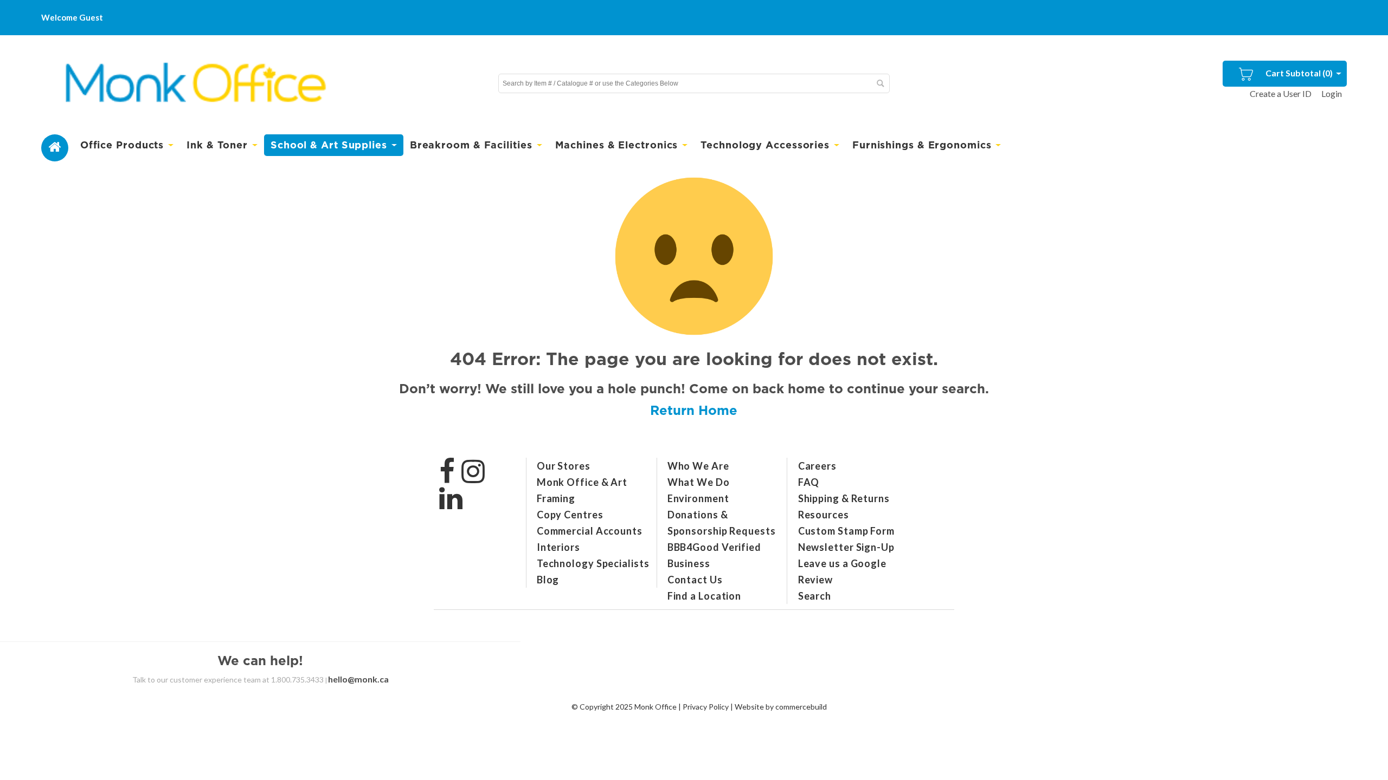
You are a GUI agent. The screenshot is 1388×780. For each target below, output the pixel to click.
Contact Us (695, 580)
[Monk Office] (193, 83)
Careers (817, 466)
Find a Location (704, 596)
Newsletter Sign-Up (846, 547)
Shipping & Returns (844, 498)
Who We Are (698, 466)
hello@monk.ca (358, 679)
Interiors (558, 547)
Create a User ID (1281, 93)
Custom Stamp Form (846, 531)
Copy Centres (570, 515)
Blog (548, 580)
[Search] (880, 83)
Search (814, 596)
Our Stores (563, 466)
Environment (698, 498)
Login (1331, 93)
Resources (823, 515)
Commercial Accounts (589, 531)
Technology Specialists (593, 563)
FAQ (809, 482)
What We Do (698, 482)
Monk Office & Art (582, 482)
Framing (556, 498)
